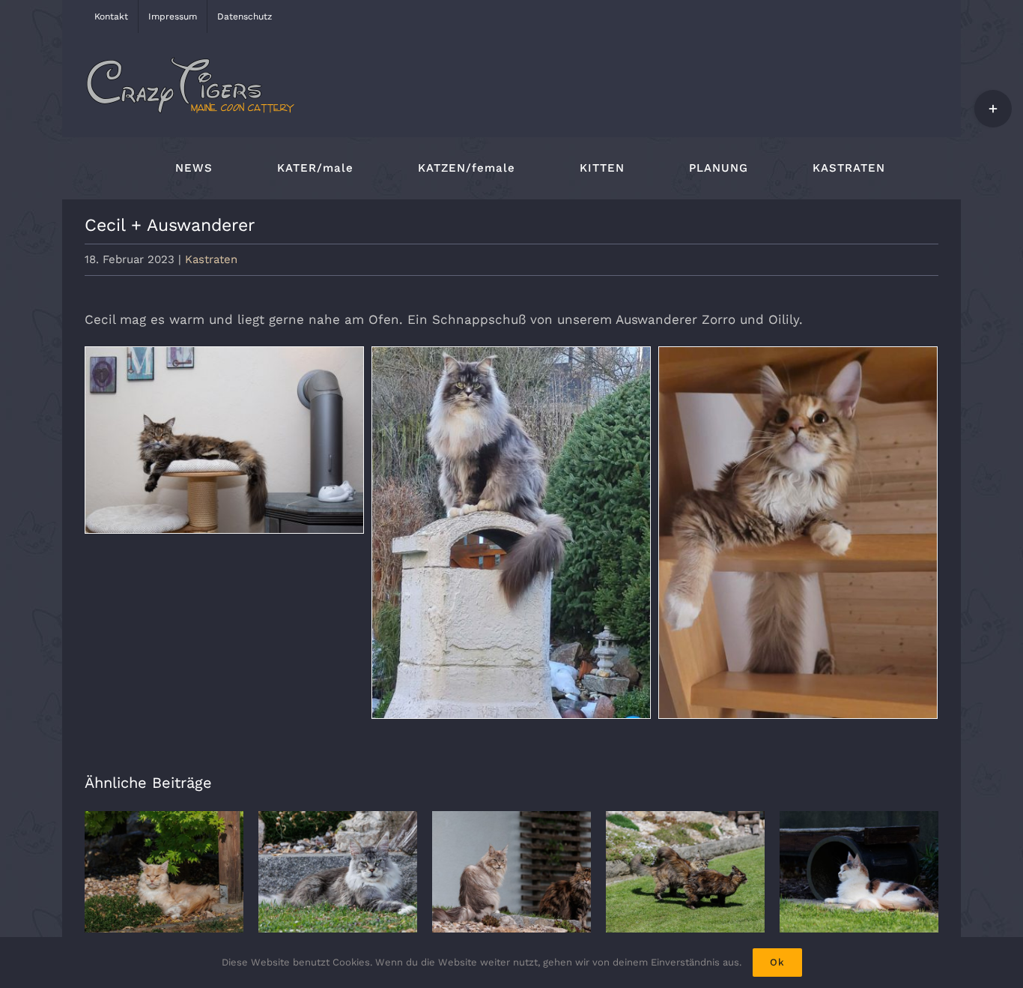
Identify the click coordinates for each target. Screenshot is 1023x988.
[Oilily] (798, 532)
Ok (777, 962)
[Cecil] (224, 440)
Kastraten (211, 259)
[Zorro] (511, 532)
